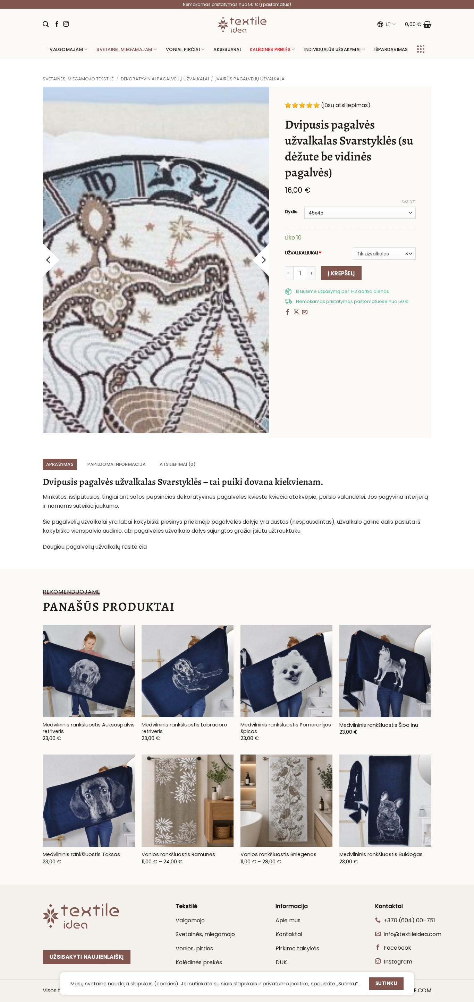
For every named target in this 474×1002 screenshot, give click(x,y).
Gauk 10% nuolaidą (237, 538)
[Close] (332, 444)
